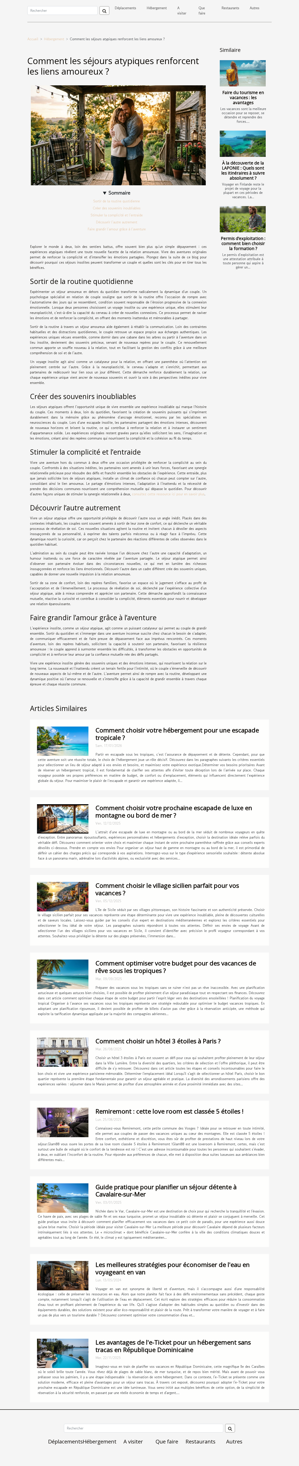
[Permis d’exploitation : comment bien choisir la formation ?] (243, 219)
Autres (254, 8)
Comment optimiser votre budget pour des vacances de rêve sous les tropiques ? (175, 967)
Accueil (32, 39)
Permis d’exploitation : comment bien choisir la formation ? (243, 243)
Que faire (202, 10)
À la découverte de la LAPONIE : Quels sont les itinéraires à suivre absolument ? (243, 170)
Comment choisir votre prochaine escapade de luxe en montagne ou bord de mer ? (173, 811)
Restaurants (230, 8)
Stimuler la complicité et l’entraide (117, 215)
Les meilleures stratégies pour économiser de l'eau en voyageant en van (172, 1268)
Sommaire (119, 192)
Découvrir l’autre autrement (116, 222)
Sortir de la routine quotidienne (116, 201)
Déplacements (125, 8)
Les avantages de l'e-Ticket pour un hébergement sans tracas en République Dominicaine (173, 1346)
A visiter (181, 10)
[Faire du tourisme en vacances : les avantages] (243, 73)
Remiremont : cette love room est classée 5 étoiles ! (169, 1111)
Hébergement (157, 8)
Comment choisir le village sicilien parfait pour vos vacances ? (167, 889)
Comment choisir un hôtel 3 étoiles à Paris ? (158, 1041)
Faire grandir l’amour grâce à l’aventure (117, 229)
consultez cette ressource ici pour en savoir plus (168, 494)
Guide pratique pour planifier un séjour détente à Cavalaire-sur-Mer (166, 1190)
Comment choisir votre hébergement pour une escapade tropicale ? (177, 734)
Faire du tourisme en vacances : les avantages (243, 97)
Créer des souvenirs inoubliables (117, 208)
